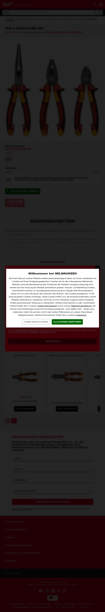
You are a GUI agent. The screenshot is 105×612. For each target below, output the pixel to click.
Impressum (81, 315)
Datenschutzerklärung (81, 306)
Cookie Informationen (47, 306)
